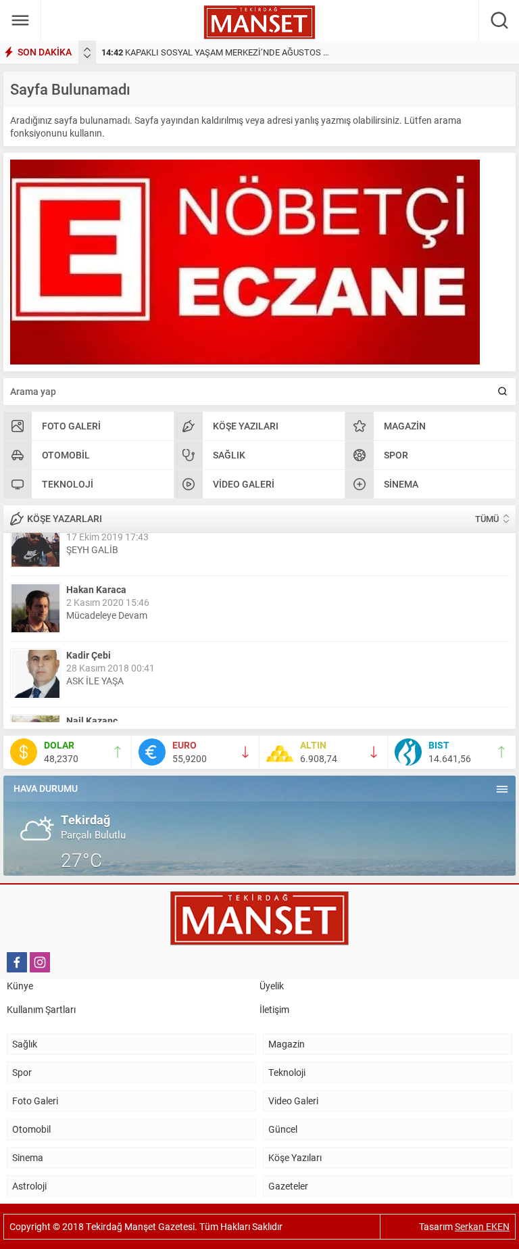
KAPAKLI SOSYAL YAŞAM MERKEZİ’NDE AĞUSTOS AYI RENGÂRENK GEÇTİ (258, 52)
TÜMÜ (487, 519)
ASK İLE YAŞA (95, 637)
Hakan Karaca (96, 546)
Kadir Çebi (88, 611)
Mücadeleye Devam (106, 571)
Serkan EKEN (482, 1226)
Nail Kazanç (92, 677)
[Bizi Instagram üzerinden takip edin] (40, 962)
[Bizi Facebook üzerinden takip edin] (17, 962)
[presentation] (87, 49)
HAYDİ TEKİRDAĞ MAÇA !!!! (123, 703)
